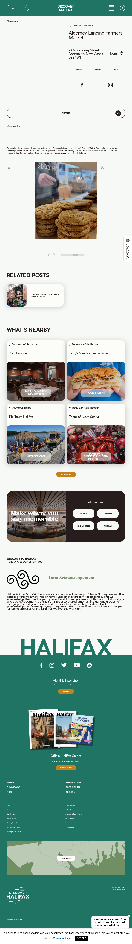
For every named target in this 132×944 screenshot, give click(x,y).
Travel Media (11, 814)
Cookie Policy (69, 827)
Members (68, 810)
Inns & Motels (83, 526)
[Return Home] (66, 8)
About (9, 805)
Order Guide (66, 768)
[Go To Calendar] (111, 8)
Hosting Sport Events (14, 827)
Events (10, 782)
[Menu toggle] (122, 8)
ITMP (8, 810)
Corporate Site (70, 805)
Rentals (108, 526)
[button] (48, 254)
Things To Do (13, 787)
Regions (70, 792)
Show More (66, 474)
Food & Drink (73, 787)
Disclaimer (68, 823)
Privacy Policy (69, 818)
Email (116, 69)
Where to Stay (73, 782)
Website (78, 69)
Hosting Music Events (14, 823)
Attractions (12, 21)
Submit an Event (12, 818)
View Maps (66, 858)
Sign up (66, 691)
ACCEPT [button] (81, 938)
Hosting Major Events (14, 832)
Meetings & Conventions (73, 814)
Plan (9, 792)
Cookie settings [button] (61, 938)
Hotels (83, 513)
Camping (108, 513)
